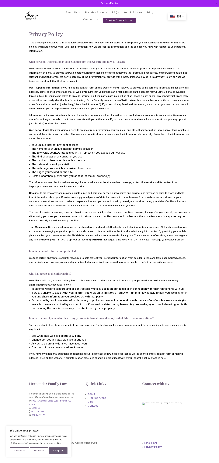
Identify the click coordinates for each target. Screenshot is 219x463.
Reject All (39, 450)
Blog (150, 12)
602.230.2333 (37, 411)
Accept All (58, 450)
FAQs (115, 12)
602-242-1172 (38, 415)
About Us (72, 12)
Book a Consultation (119, 20)
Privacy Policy (153, 446)
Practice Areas (95, 12)
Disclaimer (150, 443)
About (91, 394)
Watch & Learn (133, 12)
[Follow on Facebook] (144, 394)
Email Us (36, 408)
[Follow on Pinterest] (162, 394)
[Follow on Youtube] (150, 394)
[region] (39, 441)
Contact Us (90, 20)
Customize (19, 450)
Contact (93, 405)
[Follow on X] (156, 394)
